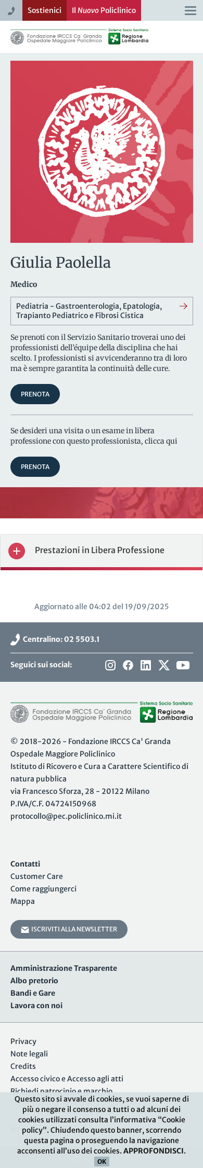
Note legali (29, 1054)
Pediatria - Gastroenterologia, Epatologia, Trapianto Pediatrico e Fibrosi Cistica (89, 310)
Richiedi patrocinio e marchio (61, 1091)
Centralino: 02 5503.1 (60, 639)
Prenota (35, 394)
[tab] (101, 550)
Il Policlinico (104, 10)
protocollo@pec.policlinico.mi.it (66, 816)
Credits (23, 1066)
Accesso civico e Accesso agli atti (66, 1078)
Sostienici (44, 10)
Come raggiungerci (43, 889)
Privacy (23, 1041)
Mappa (22, 901)
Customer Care (36, 876)
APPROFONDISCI (153, 1151)
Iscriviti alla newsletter (73, 929)
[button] (101, 551)
